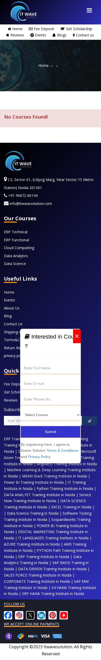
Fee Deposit (44, 28)
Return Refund (16, 347)
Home (17, 28)
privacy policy (15, 355)
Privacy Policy (39, 457)
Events (40, 35)
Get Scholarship (79, 28)
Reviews (17, 35)
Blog (8, 315)
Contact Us (13, 323)
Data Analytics (16, 255)
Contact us (85, 35)
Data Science (15, 263)
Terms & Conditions (62, 451)
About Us (11, 308)
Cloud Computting (19, 247)
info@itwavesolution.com (30, 203)
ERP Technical (15, 231)
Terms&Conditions (19, 339)
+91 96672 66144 (22, 195)
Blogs (62, 35)
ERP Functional (16, 239)
